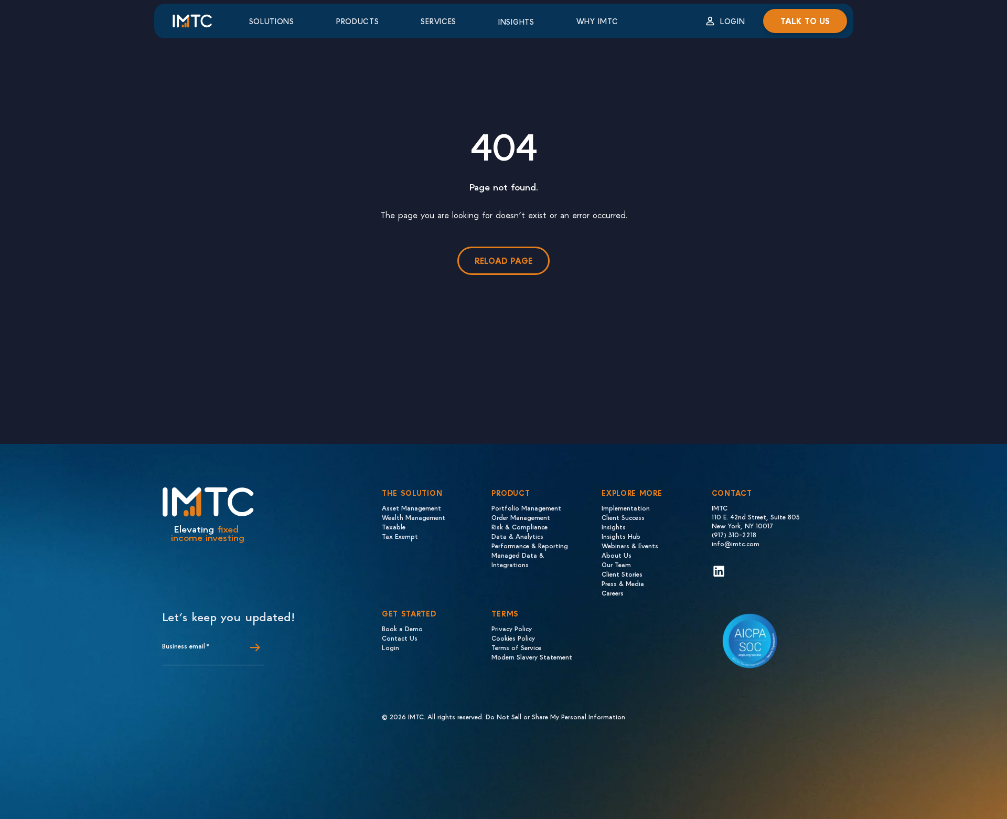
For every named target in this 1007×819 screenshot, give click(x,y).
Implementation (626, 507)
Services (438, 21)
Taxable (393, 526)
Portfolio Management (526, 507)
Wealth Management (413, 517)
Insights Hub (621, 535)
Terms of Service (516, 647)
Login (732, 21)
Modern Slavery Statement (531, 656)
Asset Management (411, 507)
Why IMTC (597, 21)
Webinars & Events (630, 545)
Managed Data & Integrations (517, 559)
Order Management (520, 517)
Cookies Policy (513, 637)
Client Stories (622, 573)
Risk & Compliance (519, 526)
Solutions (271, 21)
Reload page (503, 260)
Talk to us (805, 21)
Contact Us (399, 637)
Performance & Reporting (529, 545)
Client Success (623, 517)
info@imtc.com (735, 543)
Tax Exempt (400, 535)
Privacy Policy (511, 628)
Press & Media (623, 583)
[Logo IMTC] (201, 21)
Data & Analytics (517, 535)
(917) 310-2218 (734, 534)
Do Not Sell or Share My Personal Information (555, 716)
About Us (616, 554)
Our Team (616, 564)
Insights (516, 21)
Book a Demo (402, 628)
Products (357, 21)
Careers (613, 592)
